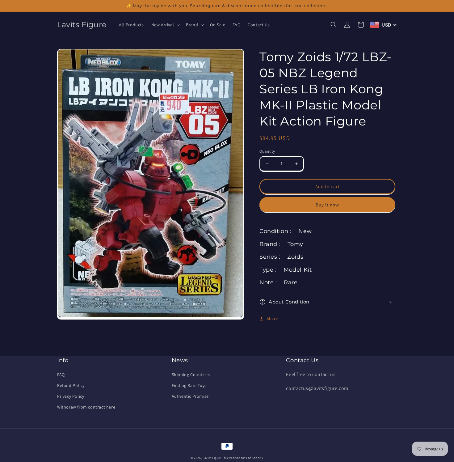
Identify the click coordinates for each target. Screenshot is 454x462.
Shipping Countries (191, 374)
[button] (165, 24)
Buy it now (327, 205)
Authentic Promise (190, 396)
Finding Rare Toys (189, 385)
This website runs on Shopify (242, 458)
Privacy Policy (70, 396)
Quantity (267, 151)
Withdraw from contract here (86, 407)
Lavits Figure (212, 458)
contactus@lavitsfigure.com (317, 388)
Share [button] (272, 318)
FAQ (61, 374)
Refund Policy (71, 385)
